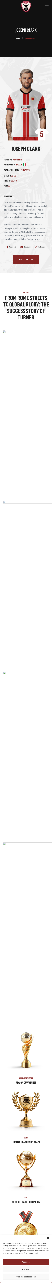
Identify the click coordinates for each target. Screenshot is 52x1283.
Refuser (26, 1269)
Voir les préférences (26, 1276)
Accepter (26, 1261)
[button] (48, 1238)
